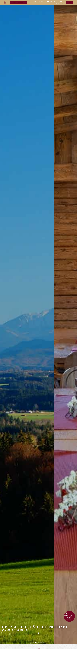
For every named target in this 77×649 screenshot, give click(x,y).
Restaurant (42, 1)
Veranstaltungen (51, 1)
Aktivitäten (61, 1)
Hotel (34, 1)
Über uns (57, 3)
